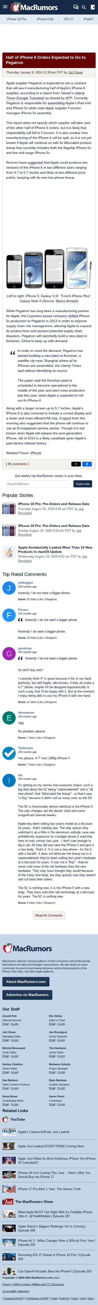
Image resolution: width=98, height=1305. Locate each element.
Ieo (20, 775)
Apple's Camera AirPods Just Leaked (43, 1132)
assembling (56, 103)
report (66, 418)
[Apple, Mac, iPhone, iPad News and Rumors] (34, 12)
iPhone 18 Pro (16, 19)
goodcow (25, 648)
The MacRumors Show (34, 1202)
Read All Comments (49, 915)
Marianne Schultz (60, 1064)
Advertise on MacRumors (27, 995)
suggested (35, 162)
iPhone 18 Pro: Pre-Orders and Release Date (53, 504)
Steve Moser (10, 1096)
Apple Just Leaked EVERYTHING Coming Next (51, 1146)
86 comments (17, 464)
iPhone (36, 453)
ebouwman (26, 712)
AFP (69, 98)
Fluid (54, 1298)
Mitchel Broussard (13, 1048)
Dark (90, 1298)
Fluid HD (64, 1298)
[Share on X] (76, 464)
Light (82, 1298)
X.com (14, 1023)
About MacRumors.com (26, 982)
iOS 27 (68, 19)
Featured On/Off (13, 1298)
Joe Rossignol (58, 1032)
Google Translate (30, 98)
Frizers (23, 610)
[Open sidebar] (93, 7)
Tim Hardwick (57, 1048)
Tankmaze (25, 748)
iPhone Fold (45, 19)
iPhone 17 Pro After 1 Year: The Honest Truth (49, 1189)
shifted (73, 316)
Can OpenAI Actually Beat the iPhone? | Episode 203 (54, 1271)
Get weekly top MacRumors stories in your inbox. (49, 476)
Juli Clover (75, 72)
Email (5, 1023)
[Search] (85, 7)
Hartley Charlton (12, 1064)
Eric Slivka (55, 1016)
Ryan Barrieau (58, 1080)
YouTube (17, 1119)
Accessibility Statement (15, 1291)
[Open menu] (5, 7)
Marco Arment (66, 301)
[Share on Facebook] (87, 464)
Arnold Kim (9, 1016)
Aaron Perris (56, 1096)
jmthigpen (25, 582)
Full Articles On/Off (37, 1298)
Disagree (50, 599)
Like (41, 599)
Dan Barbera (10, 1080)
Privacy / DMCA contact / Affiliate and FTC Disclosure (33, 1284)
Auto (75, 1298)
